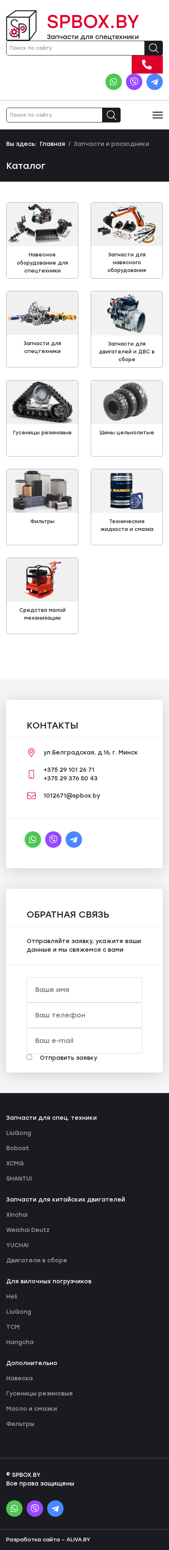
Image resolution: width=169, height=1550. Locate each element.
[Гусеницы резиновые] (42, 402)
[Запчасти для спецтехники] (42, 313)
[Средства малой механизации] (42, 580)
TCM (13, 1327)
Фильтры (42, 521)
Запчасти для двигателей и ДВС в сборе (127, 351)
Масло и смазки (31, 1408)
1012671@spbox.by (71, 795)
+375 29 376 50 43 (70, 778)
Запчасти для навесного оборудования (126, 262)
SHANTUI (19, 1178)
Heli (11, 1296)
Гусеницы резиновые (42, 433)
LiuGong (18, 1133)
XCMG (15, 1163)
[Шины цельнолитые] (126, 402)
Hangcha (20, 1342)
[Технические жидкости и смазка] (126, 491)
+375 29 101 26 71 (157, 63)
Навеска (19, 1378)
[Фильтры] (42, 491)
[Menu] (158, 115)
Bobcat (17, 1148)
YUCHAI (17, 1245)
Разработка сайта (33, 1539)
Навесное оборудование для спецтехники (42, 262)
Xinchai (16, 1214)
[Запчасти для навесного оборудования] (126, 224)
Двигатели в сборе (36, 1260)
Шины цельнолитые (127, 433)
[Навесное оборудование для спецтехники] (42, 224)
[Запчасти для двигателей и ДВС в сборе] (126, 313)
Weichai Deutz (28, 1230)
